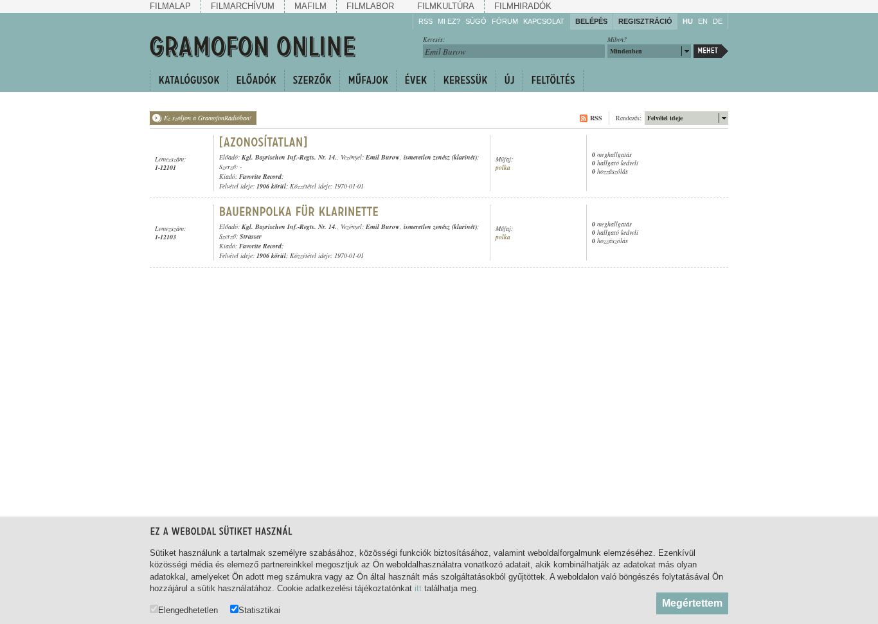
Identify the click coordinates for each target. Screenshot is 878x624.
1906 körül (271, 185)
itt (418, 588)
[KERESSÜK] (465, 80)
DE (717, 21)
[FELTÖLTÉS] (553, 80)
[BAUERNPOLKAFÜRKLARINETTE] (299, 212)
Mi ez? (449, 21)
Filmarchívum (242, 6)
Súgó (476, 21)
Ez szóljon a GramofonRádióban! (207, 117)
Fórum (505, 21)
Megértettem (692, 603)
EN (703, 21)
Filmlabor (370, 6)
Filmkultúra (445, 6)
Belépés (591, 21)
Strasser (251, 236)
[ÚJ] (509, 80)
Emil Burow (383, 156)
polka (503, 167)
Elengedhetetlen (188, 609)
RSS (425, 21)
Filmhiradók (522, 6)
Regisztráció (645, 21)
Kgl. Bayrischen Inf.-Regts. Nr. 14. (289, 156)
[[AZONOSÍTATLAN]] (263, 142)
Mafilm (310, 6)
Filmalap (170, 6)
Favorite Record (260, 176)
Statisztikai (259, 609)
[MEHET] (711, 51)
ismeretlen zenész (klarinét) (440, 156)
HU (688, 21)
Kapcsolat (543, 21)
